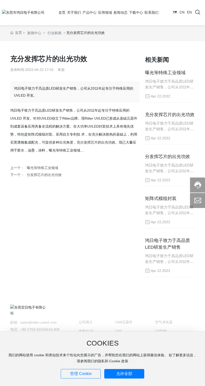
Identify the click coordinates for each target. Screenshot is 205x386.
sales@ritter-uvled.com (39, 322)
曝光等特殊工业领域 (42, 168)
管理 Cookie (81, 374)
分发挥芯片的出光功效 (44, 175)
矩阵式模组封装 (160, 198)
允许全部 (124, 374)
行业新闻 (55, 33)
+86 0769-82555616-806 (40, 329)
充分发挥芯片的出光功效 (169, 114)
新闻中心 (34, 33)
